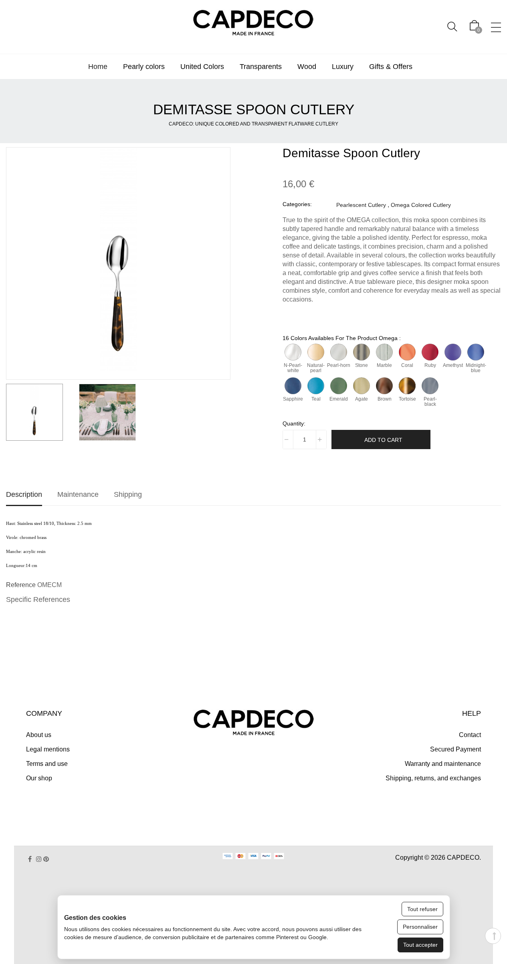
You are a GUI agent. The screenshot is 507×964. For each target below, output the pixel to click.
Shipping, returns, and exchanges (433, 778)
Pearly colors (144, 67)
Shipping (128, 494)
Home (97, 67)
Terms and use (47, 763)
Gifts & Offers (390, 67)
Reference (21, 584)
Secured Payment (455, 749)
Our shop (39, 778)
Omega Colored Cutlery (421, 205)
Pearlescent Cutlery (361, 205)
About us (38, 734)
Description (24, 494)
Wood (306, 67)
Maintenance (78, 494)
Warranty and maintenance (443, 763)
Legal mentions (48, 749)
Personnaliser (420, 926)
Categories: (297, 204)
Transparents (261, 67)
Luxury (342, 67)
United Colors (202, 67)
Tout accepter (420, 945)
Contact (470, 734)
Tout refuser (422, 909)
